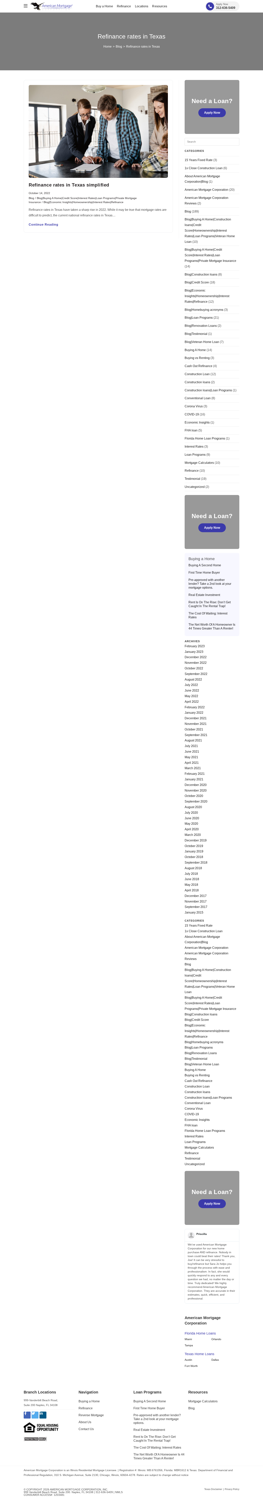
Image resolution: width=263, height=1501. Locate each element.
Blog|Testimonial (196, 333)
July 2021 (191, 746)
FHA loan (191, 430)
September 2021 (196, 735)
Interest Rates (194, 446)
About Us (85, 1422)
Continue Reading (43, 224)
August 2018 (193, 868)
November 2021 (196, 723)
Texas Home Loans (199, 1354)
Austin (188, 1359)
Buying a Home (89, 1401)
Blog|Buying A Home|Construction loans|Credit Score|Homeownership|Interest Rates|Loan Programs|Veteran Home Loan (210, 230)
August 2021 (193, 740)
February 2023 (195, 646)
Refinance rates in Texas (143, 46)
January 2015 (194, 912)
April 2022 (192, 701)
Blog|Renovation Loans (201, 325)
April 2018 (192, 890)
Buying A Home (195, 350)
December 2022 (196, 657)
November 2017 (196, 901)
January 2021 (194, 779)
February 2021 (195, 773)
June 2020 (192, 818)
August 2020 (193, 807)
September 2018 (196, 862)
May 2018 (191, 884)
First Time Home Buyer (204, 572)
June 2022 (192, 690)
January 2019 (194, 851)
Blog (31, 198)
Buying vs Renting (197, 358)
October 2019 (194, 846)
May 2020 (191, 823)
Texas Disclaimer (213, 1489)
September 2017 (196, 906)
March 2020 (193, 834)
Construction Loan (197, 374)
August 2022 (193, 679)
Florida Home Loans (200, 1333)
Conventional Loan (198, 398)
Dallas (215, 1359)
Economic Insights (197, 422)
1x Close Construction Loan (204, 168)
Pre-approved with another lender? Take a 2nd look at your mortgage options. (209, 583)
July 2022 (191, 685)
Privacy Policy (232, 1489)
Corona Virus (194, 406)
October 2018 (194, 857)
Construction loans (197, 382)
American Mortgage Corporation (206, 189)
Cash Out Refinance (198, 366)
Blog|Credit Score (197, 282)
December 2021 (196, 718)
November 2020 (196, 790)
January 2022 (194, 712)
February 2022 (195, 707)
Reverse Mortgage (91, 1415)
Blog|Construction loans (201, 274)
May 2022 (191, 696)
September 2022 (196, 674)
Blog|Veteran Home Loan (202, 342)
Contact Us (86, 1429)
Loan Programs (195, 454)
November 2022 (196, 662)
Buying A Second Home (204, 565)
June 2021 (192, 751)
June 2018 (192, 879)
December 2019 (196, 840)
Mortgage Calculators (199, 462)
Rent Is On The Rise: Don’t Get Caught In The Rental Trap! (209, 604)
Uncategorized (195, 486)
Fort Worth (191, 1365)
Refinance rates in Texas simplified (69, 184)
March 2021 (193, 768)
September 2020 (196, 801)
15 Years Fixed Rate (199, 160)
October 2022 (194, 668)
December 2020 (196, 785)
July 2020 (191, 812)
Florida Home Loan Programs (205, 438)
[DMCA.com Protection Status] (35, 1438)
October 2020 (194, 796)
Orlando (216, 1339)
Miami (188, 1339)
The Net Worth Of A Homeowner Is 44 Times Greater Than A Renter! (211, 626)
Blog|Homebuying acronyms (204, 309)
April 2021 (192, 762)
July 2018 (191, 873)
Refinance (192, 470)
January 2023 (194, 651)
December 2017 (196, 896)
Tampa (189, 1345)
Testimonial (192, 478)
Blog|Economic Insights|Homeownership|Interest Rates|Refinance (83, 202)
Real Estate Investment (204, 595)
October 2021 (194, 729)
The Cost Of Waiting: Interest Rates (207, 615)
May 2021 (191, 757)
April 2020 (192, 829)
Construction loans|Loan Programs (208, 390)
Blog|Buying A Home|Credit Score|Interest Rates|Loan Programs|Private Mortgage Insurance (210, 255)
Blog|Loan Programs (199, 317)
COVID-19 (192, 414)
